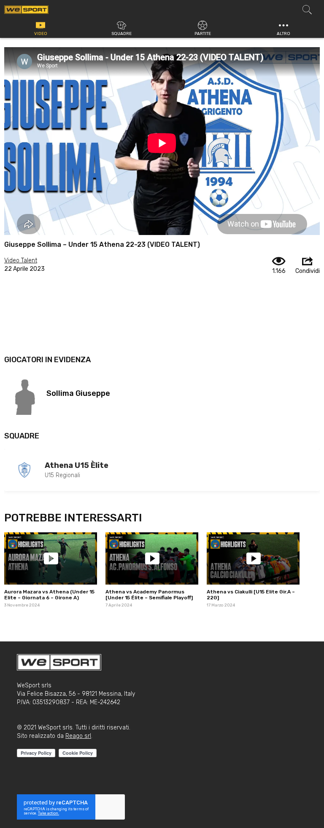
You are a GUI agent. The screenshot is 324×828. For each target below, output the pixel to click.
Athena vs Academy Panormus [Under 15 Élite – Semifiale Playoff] (149, 595)
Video (40, 33)
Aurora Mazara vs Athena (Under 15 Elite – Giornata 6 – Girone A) (49, 595)
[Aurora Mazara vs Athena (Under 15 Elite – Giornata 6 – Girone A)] (50, 558)
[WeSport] (26, 9)
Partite (202, 33)
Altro (283, 33)
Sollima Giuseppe (78, 393)
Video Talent (20, 260)
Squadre (121, 33)
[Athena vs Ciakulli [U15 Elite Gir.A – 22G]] (253, 558)
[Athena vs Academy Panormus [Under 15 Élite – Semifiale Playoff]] (151, 558)
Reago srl (78, 736)
